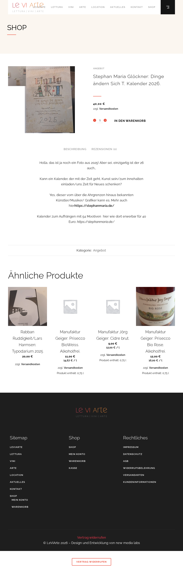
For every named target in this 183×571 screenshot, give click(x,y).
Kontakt (16, 489)
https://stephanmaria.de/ (94, 206)
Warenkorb (20, 507)
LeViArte (16, 447)
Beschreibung (75, 149)
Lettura (16, 454)
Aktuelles (17, 482)
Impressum (131, 447)
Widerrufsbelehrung (139, 468)
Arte (13, 468)
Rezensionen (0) (104, 149)
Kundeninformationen (139, 482)
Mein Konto (20, 500)
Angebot (98, 68)
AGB (125, 461)
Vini (12, 461)
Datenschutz (132, 454)
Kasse (73, 468)
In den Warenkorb (130, 120)
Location (16, 475)
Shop (13, 496)
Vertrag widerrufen (91, 537)
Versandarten (133, 475)
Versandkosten (108, 108)
